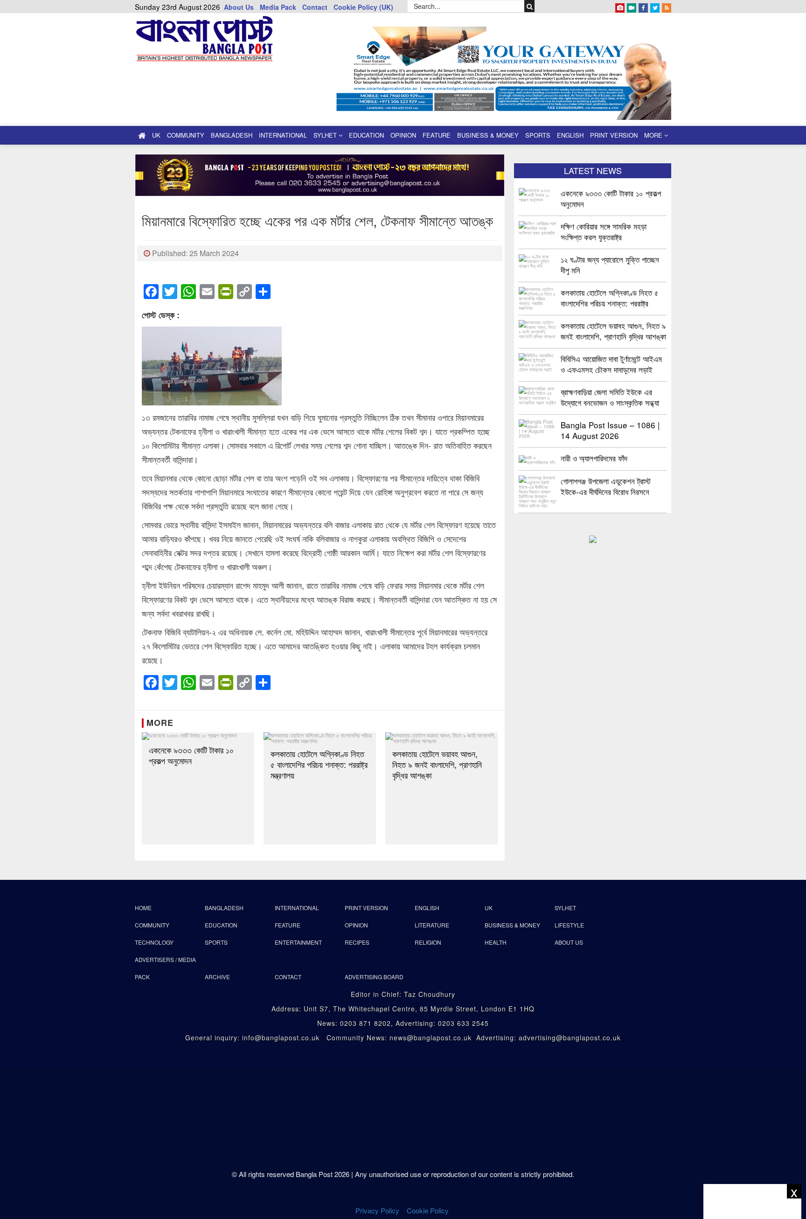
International (283, 135)
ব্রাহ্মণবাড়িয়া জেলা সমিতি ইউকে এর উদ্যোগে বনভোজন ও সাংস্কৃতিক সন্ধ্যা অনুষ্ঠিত (610, 396)
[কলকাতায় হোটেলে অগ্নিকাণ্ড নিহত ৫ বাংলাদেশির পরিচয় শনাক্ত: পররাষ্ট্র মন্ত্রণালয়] (320, 738)
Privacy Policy (377, 1210)
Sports (537, 135)
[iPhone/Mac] (620, 6)
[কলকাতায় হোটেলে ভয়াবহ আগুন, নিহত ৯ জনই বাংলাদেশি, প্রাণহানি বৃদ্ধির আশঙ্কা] (441, 738)
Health (496, 942)
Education (366, 135)
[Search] (529, 6)
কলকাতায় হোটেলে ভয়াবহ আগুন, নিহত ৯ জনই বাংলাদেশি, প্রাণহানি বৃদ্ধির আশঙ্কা (437, 764)
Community (185, 135)
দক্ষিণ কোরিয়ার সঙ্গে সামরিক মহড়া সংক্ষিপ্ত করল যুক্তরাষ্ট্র (603, 231)
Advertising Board (374, 977)
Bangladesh (231, 135)
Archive (217, 977)
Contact (314, 7)
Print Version (614, 135)
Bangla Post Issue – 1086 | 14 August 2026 (610, 429)
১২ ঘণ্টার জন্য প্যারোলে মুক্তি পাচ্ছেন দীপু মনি (610, 264)
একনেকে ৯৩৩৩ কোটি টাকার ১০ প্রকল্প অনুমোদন (191, 755)
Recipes (357, 942)
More (654, 135)
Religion (428, 942)
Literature (432, 925)
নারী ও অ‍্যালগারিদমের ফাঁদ (594, 458)
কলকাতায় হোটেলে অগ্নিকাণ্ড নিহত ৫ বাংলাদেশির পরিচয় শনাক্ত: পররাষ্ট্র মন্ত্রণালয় (319, 764)
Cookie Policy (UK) (363, 7)
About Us (239, 7)
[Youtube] (631, 6)
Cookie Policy (429, 1210)
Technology (154, 942)
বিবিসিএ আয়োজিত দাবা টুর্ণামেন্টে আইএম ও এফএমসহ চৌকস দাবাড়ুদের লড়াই (611, 363)
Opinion (403, 135)
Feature (437, 135)
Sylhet (326, 135)
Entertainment (298, 942)
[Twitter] (655, 6)
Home (143, 908)
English (570, 135)
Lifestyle (569, 925)
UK (156, 135)
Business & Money (488, 135)
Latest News (593, 170)
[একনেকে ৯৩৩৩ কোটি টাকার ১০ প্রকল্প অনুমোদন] (198, 736)
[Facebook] (643, 6)
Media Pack (278, 7)
